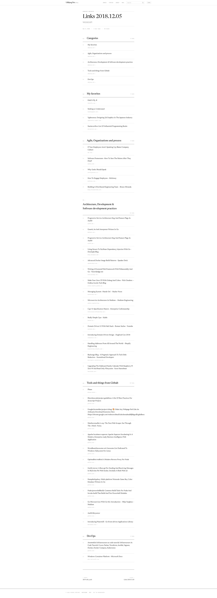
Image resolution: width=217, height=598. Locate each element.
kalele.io (91, 320)
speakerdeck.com (93, 263)
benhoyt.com (92, 232)
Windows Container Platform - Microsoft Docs (105, 557)
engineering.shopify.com (95, 348)
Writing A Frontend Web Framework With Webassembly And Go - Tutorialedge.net (110, 270)
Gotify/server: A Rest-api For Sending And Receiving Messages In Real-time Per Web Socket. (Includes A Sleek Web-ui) (110, 469)
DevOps (91, 79)
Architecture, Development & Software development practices (110, 62)
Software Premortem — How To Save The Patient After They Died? (109, 160)
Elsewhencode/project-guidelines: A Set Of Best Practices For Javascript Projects (110, 399)
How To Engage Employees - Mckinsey (102, 178)
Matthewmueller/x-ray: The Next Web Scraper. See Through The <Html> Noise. (109, 424)
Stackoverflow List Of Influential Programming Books (107, 126)
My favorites (92, 45)
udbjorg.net (92, 47)
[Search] (142, 3)
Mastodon (84, 592)
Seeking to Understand (96, 109)
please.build (92, 392)
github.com (91, 403)
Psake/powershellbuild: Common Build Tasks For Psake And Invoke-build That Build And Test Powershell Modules (109, 492)
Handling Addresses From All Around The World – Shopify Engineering (109, 345)
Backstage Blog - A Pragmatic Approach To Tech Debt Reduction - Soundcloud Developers (107, 356)
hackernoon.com (93, 294)
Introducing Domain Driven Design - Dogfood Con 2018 (109, 335)
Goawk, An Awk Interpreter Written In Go (103, 229)
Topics (111, 2)
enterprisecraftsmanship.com (97, 311)
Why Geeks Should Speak (97, 170)
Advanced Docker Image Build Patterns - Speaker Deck (108, 260)
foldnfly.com (92, 103)
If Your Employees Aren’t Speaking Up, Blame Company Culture (108, 148)
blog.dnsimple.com (94, 254)
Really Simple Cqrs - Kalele (97, 318)
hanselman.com (92, 371)
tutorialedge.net (93, 274)
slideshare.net (93, 337)
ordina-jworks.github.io (95, 285)
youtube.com (92, 329)
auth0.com (91, 223)
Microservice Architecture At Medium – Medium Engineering (110, 300)
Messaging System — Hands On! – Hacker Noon (105, 292)
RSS (123, 2)
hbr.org (90, 152)
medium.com (91, 163)
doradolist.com (93, 129)
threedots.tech (93, 524)
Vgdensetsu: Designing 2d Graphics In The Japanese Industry (110, 118)
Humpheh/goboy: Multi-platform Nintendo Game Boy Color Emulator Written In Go (110, 481)
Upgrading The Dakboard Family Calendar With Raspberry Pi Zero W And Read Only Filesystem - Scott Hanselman (110, 367)
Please (90, 389)
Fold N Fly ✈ (92, 100)
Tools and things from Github (98, 71)
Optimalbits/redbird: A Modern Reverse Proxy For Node (108, 460)
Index (105, 2)
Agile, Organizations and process (100, 53)
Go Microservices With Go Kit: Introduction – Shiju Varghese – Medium (111, 503)
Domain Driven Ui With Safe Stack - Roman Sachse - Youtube (110, 326)
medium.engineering (94, 303)
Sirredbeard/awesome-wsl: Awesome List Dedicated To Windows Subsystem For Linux (107, 449)
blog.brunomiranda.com (95, 189)
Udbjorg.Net (72, 2)
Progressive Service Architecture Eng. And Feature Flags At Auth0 (109, 219)
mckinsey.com (92, 181)
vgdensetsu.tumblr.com (95, 120)
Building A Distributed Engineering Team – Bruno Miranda (109, 187)
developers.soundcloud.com (96, 360)
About (117, 2)
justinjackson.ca (93, 172)
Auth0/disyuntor (94, 513)
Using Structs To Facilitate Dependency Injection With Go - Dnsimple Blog (109, 251)
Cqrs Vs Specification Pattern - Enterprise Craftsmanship (108, 309)
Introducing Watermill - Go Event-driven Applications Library (110, 522)
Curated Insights (88, 11)
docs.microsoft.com (94, 559)
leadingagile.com (93, 111)
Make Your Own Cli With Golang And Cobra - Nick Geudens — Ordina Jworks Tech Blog (111, 282)
